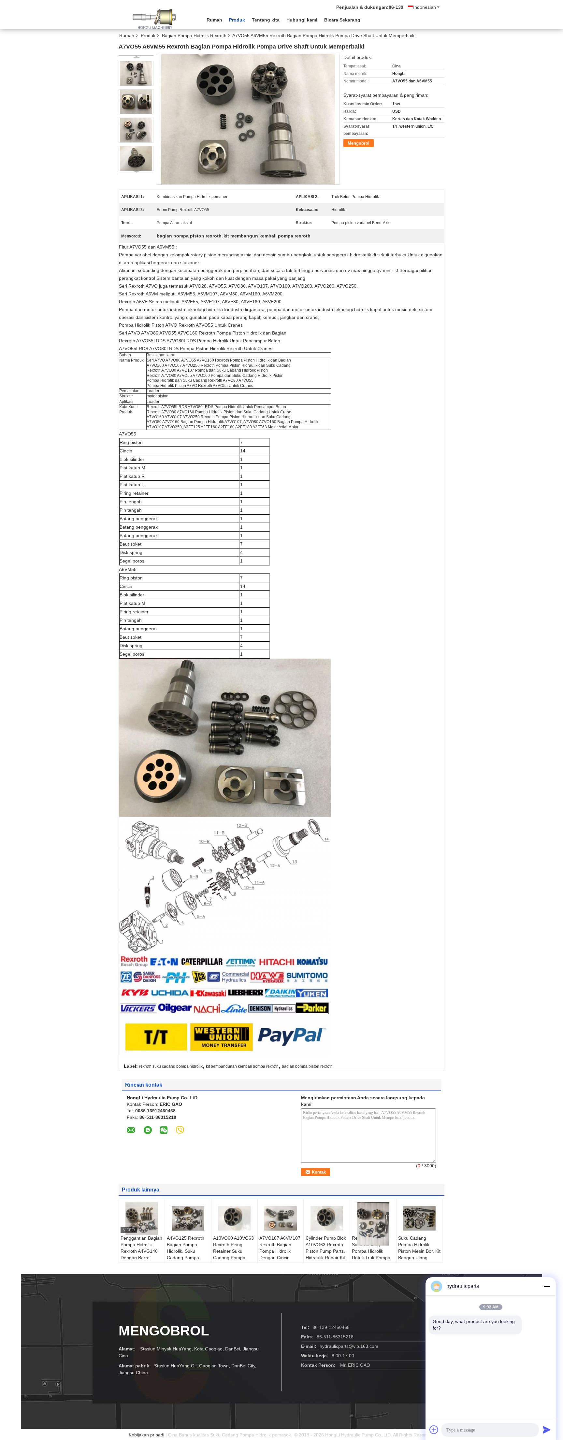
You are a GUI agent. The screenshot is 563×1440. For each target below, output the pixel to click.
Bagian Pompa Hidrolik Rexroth (194, 35)
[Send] (546, 1429)
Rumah (214, 19)
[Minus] (547, 1286)
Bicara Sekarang (342, 20)
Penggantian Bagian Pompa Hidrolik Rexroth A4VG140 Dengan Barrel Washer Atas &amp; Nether (141, 1254)
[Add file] (434, 1429)
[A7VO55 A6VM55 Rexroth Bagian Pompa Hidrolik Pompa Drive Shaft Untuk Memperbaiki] (136, 73)
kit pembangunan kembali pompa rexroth (242, 1066)
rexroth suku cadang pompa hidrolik (171, 1066)
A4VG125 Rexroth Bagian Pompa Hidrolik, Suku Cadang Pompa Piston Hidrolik (185, 1251)
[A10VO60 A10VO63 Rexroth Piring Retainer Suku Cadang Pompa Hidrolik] (234, 1218)
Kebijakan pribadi (146, 1434)
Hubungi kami (301, 19)
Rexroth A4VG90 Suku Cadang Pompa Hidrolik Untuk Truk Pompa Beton (371, 1251)
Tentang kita (266, 19)
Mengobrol (358, 143)
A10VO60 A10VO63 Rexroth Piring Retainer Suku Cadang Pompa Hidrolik (233, 1251)
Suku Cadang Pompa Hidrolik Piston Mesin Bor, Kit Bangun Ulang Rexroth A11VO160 (419, 1251)
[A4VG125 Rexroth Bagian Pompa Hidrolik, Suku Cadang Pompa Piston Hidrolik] (188, 1218)
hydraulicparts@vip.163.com (349, 1346)
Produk (237, 19)
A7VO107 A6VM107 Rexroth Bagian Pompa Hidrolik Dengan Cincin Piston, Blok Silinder (279, 1251)
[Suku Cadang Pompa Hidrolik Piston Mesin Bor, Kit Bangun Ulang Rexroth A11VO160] (419, 1218)
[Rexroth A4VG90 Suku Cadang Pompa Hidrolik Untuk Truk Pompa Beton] (373, 1224)
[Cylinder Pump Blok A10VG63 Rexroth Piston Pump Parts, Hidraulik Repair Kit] (327, 1218)
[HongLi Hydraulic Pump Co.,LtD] (154, 19)
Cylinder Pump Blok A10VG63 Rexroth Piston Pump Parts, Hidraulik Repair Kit (326, 1247)
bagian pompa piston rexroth (307, 1066)
